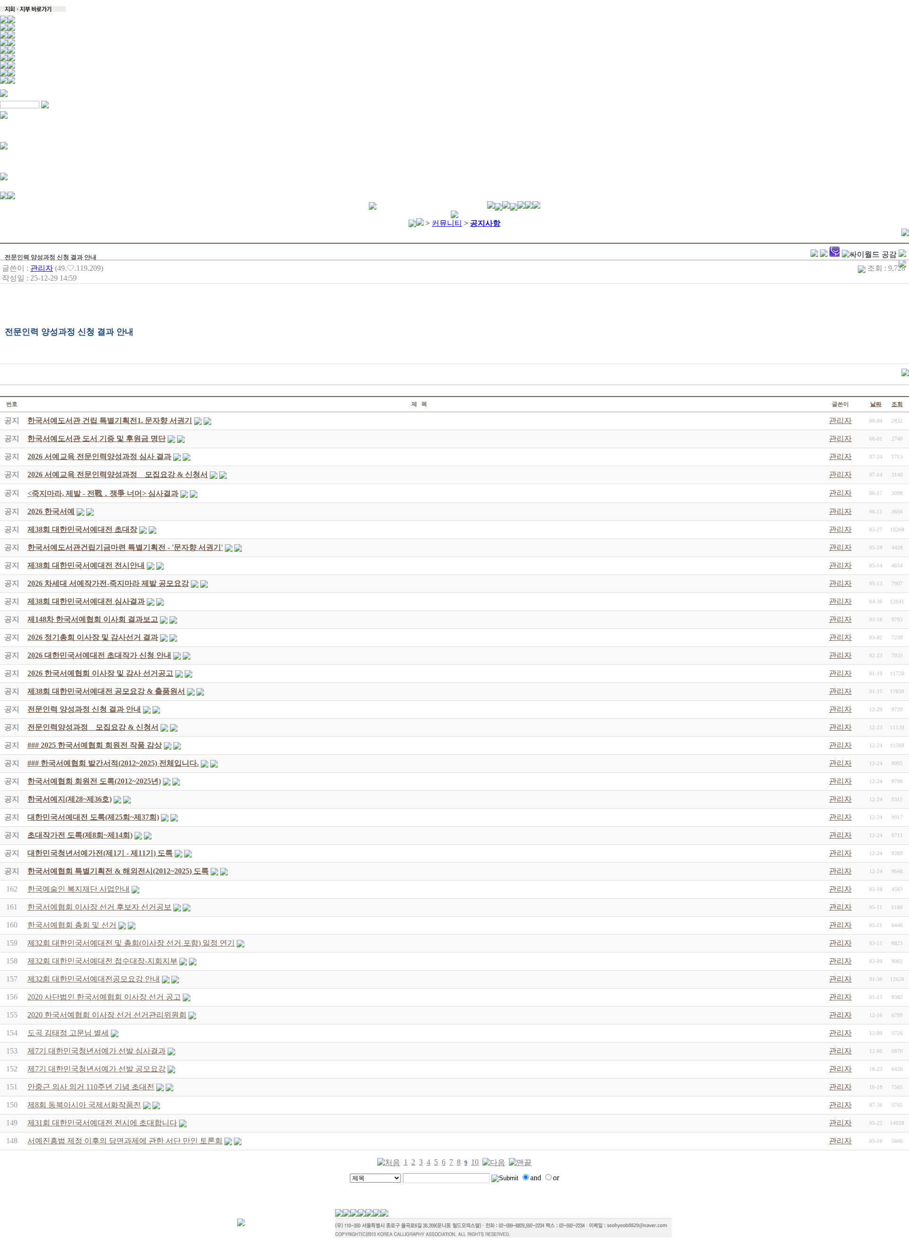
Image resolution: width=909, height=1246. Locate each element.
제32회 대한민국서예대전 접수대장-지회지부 (102, 961)
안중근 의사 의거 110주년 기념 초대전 (90, 1087)
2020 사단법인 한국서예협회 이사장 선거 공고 (104, 997)
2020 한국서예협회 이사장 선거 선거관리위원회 (107, 1015)
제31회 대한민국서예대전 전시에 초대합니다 (102, 1123)
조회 (897, 404)
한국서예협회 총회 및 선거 (71, 925)
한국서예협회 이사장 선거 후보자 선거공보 (99, 907)
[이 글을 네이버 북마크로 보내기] (902, 254)
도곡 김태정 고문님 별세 (68, 1033)
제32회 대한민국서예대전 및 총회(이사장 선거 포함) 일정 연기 (131, 943)
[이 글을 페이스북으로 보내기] (824, 254)
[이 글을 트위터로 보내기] (814, 254)
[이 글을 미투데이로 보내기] (834, 254)
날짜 (876, 404)
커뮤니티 (447, 223)
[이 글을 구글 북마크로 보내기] (902, 265)
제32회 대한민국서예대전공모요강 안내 (93, 979)
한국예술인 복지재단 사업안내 (78, 889)
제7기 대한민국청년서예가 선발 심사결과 (96, 1051)
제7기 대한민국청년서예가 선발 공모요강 (96, 1069)
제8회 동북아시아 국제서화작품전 (84, 1105)
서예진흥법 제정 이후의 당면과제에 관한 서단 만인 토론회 (125, 1141)
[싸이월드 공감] (869, 255)
